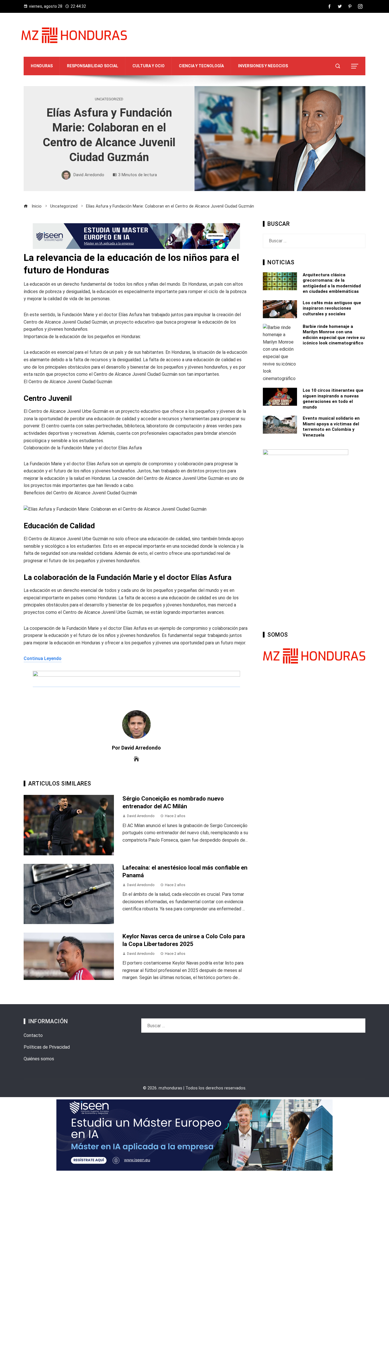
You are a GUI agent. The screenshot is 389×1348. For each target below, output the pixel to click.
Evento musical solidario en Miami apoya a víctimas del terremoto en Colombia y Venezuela (331, 427)
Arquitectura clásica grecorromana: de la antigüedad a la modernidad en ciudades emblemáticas (332, 283)
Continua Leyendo (43, 658)
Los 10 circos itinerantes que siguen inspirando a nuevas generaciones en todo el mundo (333, 399)
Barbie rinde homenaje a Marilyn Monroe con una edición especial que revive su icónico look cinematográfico (334, 335)
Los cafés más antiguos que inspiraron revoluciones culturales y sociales (332, 308)
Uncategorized (109, 99)
